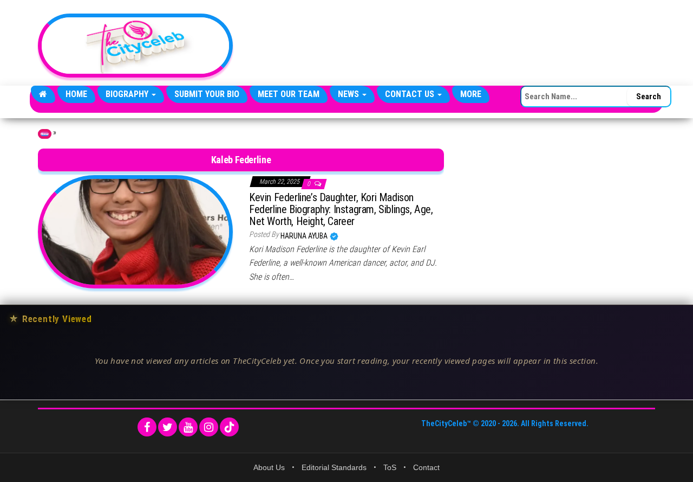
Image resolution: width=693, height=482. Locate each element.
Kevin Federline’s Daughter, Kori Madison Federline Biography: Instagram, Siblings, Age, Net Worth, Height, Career (341, 209)
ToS (389, 467)
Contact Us (410, 94)
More (470, 94)
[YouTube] (188, 426)
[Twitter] (167, 426)
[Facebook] (147, 426)
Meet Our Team (288, 94)
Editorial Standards (334, 467)
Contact (426, 467)
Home (76, 94)
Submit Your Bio (206, 94)
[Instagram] (208, 426)
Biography (128, 94)
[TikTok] (229, 426)
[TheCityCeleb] (43, 94)
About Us (269, 467)
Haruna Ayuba (304, 236)
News (349, 94)
